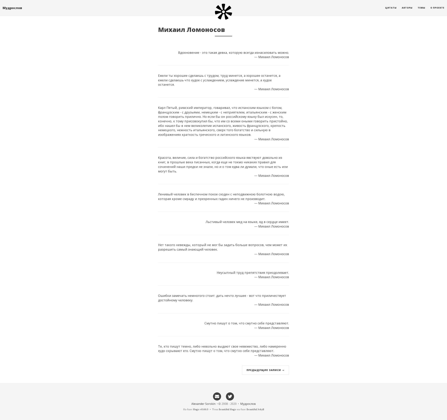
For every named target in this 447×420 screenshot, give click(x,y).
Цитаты (391, 7)
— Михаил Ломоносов (271, 57)
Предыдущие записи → (265, 370)
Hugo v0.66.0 (200, 409)
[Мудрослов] (223, 11)
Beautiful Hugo (227, 409)
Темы (421, 7)
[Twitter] (230, 396)
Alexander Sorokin (203, 404)
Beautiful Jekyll (255, 409)
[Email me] (217, 396)
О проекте (437, 7)
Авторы (407, 7)
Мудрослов (12, 8)
